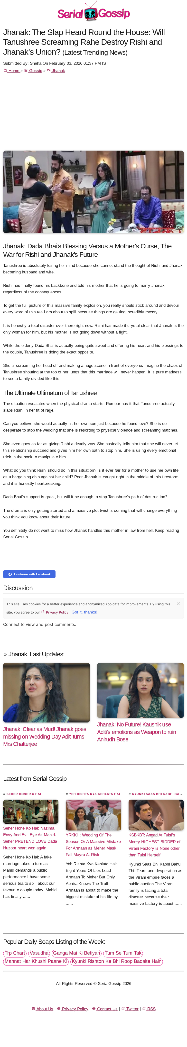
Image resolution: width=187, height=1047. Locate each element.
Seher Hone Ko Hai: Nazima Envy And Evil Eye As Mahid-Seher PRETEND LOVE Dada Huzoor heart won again (30, 838)
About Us (44, 1009)
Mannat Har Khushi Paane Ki (36, 961)
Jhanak (58, 70)
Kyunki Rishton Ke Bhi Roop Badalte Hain (116, 961)
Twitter (132, 1009)
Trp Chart (15, 953)
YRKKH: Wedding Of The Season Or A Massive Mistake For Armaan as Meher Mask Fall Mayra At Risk (93, 845)
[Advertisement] (93, 114)
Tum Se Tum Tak (123, 953)
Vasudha (39, 953)
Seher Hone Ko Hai (24, 794)
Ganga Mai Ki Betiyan (76, 953)
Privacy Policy (56, 612)
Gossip (35, 70)
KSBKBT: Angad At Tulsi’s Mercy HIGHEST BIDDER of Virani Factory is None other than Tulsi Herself (154, 845)
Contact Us (107, 1009)
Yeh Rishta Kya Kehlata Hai (94, 794)
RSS (151, 1009)
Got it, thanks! (84, 612)
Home (13, 70)
